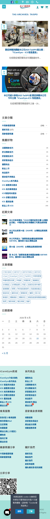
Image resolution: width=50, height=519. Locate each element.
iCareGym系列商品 (8, 381)
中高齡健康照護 (8, 125)
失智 (23, 285)
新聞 (13, 289)
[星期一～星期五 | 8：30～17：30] (32, 2)
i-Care (5, 276)
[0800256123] (37, 2)
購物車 (3, 435)
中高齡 (19, 280)
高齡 (28, 302)
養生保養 (20, 302)
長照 (4, 302)
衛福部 (5, 297)
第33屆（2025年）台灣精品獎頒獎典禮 (25, 247)
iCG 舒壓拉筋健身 (9, 197)
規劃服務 (29, 417)
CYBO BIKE (7, 272)
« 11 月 (5, 353)
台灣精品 (6, 285)
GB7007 (17, 272)
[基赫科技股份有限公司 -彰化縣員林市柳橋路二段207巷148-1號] (23, 2)
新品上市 (5, 168)
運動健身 (13, 297)
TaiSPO (28, 276)
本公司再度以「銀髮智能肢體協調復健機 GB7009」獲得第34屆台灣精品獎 (26, 240)
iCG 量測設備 (7, 201)
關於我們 (29, 460)
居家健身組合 (7, 160)
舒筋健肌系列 (7, 156)
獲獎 (31, 293)
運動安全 (22, 297)
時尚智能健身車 (23, 289)
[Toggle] (46, 125)
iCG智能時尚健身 (9, 193)
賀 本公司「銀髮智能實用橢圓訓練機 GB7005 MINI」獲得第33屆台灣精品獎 (28, 256)
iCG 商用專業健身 (9, 189)
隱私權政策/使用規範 (33, 467)
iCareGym (13, 276)
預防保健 (12, 302)
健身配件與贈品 (8, 177)
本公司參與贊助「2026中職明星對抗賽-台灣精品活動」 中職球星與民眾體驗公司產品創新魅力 (28, 222)
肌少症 (37, 293)
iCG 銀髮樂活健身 (9, 185)
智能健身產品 (36, 289)
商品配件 (5, 173)
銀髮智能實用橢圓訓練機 (37, 297)
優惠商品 (5, 164)
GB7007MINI (27, 272)
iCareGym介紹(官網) (9, 378)
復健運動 (6, 289)
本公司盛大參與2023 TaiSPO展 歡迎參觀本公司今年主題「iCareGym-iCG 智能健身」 (25, 96)
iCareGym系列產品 (10, 181)
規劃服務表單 (30, 428)
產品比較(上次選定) (8, 431)
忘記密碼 (3, 424)
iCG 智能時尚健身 (7, 385)
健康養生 (36, 280)
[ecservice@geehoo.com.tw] (27, 2)
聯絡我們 (29, 457)
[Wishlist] (42, 7)
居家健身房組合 (31, 421)
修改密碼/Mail (6, 421)
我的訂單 (3, 438)
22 (38, 338)
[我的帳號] (37, 7)
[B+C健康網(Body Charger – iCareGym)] (25, 6)
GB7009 (37, 272)
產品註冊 (3, 442)
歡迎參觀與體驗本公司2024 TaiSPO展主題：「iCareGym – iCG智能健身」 (25, 51)
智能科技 (6, 293)
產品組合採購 (30, 424)
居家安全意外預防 (34, 285)
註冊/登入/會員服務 (8, 417)
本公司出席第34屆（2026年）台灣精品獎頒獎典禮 (28, 232)
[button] (4, 7)
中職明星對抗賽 (8, 280)
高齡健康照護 (7, 134)
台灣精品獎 (16, 285)
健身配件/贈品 (31, 402)
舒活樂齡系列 (7, 152)
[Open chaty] (7, 512)
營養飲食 (24, 293)
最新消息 (5, 130)
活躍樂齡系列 (7, 148)
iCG (21, 276)
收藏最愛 (3, 428)
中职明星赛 (37, 276)
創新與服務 (29, 464)
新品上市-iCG (7, 206)
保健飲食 (27, 280)
